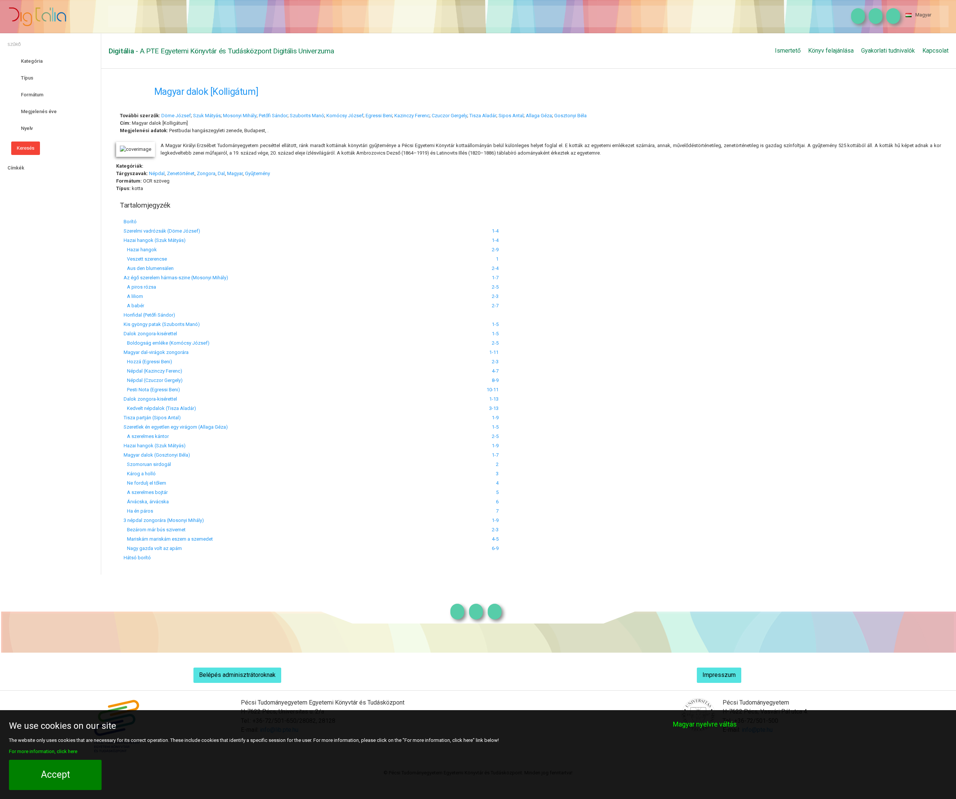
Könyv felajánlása (831, 50)
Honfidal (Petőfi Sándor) (149, 315)
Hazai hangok (140, 249)
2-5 (495, 287)
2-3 (495, 296)
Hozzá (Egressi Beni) (148, 361)
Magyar (923, 15)
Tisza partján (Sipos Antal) (152, 417)
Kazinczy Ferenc (411, 115)
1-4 (495, 231)
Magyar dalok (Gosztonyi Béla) (157, 455)
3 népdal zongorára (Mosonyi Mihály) (164, 520)
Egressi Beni (379, 115)
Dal (221, 173)
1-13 (494, 399)
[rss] (891, 16)
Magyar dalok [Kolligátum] (206, 91)
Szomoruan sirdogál (147, 464)
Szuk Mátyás (207, 115)
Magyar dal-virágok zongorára (156, 352)
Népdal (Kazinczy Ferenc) (153, 371)
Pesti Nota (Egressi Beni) (152, 389)
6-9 (495, 548)
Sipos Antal (511, 115)
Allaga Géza (539, 115)
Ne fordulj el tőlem (145, 483)
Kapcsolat (935, 50)
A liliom (133, 296)
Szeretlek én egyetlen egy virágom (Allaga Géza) (176, 427)
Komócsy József (344, 115)
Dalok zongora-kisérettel (150, 333)
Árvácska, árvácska (146, 501)
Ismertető (788, 50)
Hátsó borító (137, 557)
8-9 (495, 380)
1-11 (494, 352)
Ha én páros (138, 511)
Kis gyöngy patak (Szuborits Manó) (162, 324)
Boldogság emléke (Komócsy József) (166, 343)
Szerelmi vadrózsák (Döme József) (162, 231)
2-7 (495, 305)
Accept (55, 774)
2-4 (495, 268)
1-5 (495, 324)
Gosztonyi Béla (570, 115)
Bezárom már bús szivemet (155, 529)
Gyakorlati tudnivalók (888, 50)
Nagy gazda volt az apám (153, 548)
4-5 (495, 539)
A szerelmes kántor (146, 436)
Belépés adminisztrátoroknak (237, 674)
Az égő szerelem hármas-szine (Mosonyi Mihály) (176, 277)
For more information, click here (43, 751)
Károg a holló (140, 473)
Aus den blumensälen (149, 268)
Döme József (176, 115)
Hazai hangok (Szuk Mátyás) (155, 240)
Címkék (15, 168)
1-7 (495, 277)
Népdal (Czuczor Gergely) (153, 380)
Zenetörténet (181, 173)
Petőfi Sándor (273, 115)
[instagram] (856, 16)
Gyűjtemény (257, 173)
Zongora (206, 173)
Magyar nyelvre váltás (705, 724)
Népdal (157, 173)
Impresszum (719, 674)
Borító (130, 221)
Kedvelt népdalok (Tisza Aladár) (160, 408)
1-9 (495, 417)
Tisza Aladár (482, 115)
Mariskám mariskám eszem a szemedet (168, 539)
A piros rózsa (140, 287)
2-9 (495, 249)
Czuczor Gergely (449, 115)
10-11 (493, 389)
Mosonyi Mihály (240, 115)
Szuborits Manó (307, 115)
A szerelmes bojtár (146, 492)
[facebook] (873, 16)
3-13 (494, 408)
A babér (134, 305)
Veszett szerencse (145, 259)
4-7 (495, 371)
